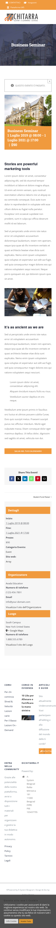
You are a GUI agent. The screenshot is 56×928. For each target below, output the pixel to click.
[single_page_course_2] (28, 289)
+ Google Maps (15, 630)
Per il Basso (10, 720)
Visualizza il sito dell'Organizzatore (23, 607)
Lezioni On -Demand (10, 728)
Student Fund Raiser (41, 497)
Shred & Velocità (8, 704)
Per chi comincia (9, 694)
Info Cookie (11, 921)
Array (8, 561)
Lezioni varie (8, 713)
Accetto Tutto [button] (26, 921)
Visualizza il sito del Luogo (19, 644)
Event (8, 551)
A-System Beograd (26, 890)
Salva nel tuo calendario (28, 451)
